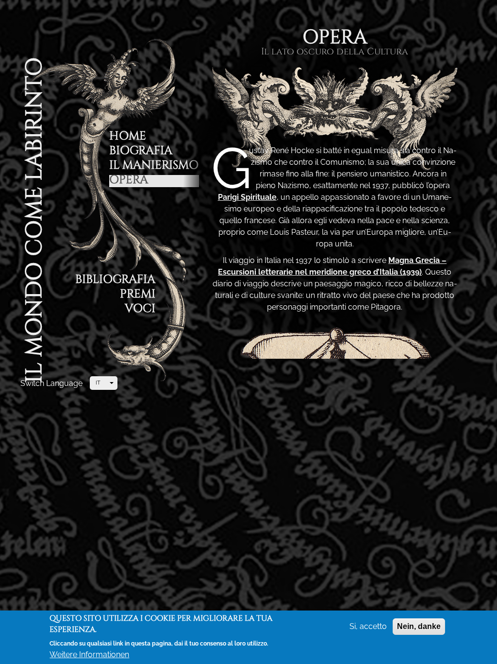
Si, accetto (368, 626)
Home (127, 137)
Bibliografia (115, 281)
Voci (140, 310)
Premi (137, 295)
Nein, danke (419, 626)
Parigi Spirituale (247, 197)
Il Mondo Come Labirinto (34, 220)
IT (98, 383)
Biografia (140, 152)
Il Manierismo (154, 166)
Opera (128, 181)
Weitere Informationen (89, 654)
